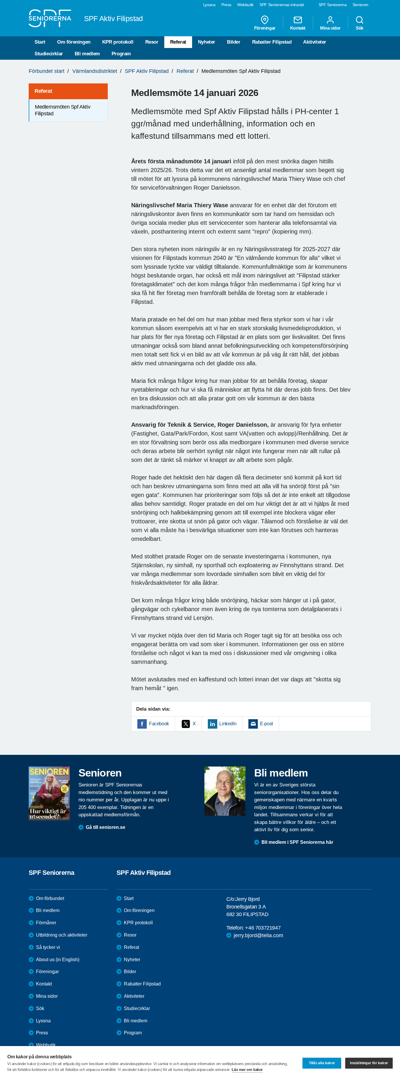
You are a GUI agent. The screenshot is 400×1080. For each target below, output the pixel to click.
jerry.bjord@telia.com (258, 935)
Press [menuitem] (226, 4)
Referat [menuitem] (43, 91)
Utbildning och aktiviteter (61, 934)
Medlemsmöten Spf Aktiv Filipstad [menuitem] (62, 110)
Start (40, 42)
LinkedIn (227, 723)
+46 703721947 (263, 928)
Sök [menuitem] (359, 27)
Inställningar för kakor (369, 1063)
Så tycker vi (48, 947)
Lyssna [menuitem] (209, 4)
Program (121, 53)
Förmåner (46, 922)
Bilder (233, 42)
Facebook (159, 723)
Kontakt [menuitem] (297, 27)
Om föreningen (73, 42)
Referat (178, 42)
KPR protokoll (118, 42)
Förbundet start (46, 71)
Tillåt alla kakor (322, 1063)
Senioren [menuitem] (360, 4)
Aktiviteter (314, 42)
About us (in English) (57, 959)
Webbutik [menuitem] (245, 4)
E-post (266, 723)
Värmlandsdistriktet (94, 71)
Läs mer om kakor (247, 1069)
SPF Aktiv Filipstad (147, 71)
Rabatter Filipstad (272, 42)
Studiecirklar (49, 53)
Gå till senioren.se (105, 827)
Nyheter (206, 42)
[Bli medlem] (224, 791)
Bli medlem (87, 53)
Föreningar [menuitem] (265, 27)
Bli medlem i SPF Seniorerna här (297, 842)
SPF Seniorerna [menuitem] (333, 4)
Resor (151, 42)
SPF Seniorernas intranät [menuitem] (281, 4)
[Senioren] (49, 793)
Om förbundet (50, 898)
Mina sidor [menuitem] (330, 27)
